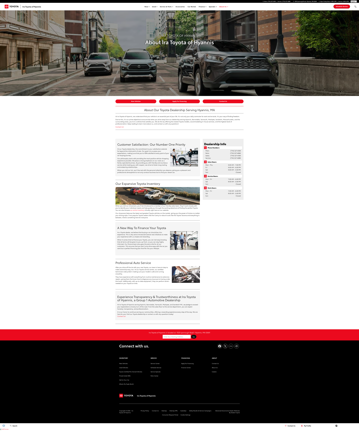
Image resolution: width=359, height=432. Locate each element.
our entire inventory (137, 210)
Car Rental (192, 6)
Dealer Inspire (235, 412)
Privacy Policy (145, 411)
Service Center (155, 363)
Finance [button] (202, 6)
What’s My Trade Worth (126, 384)
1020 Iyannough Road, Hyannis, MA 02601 (306, 1)
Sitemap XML (173, 411)
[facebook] (219, 346)
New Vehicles (136, 101)
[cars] (231, 346)
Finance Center (186, 367)
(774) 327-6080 (235, 158)
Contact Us (223, 101)
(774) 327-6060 (235, 153)
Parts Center (154, 376)
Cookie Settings (185, 415)
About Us (215, 367)
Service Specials (156, 372)
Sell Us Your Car (124, 380)
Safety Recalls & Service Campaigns (200, 411)
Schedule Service (156, 367)
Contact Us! (119, 127)
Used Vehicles (123, 367)
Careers (214, 372)
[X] (225, 346)
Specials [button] (212, 6)
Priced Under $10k (124, 376)
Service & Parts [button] (166, 6)
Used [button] (154, 6)
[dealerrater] (236, 346)
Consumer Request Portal (170, 415)
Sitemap (164, 411)
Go (194, 337)
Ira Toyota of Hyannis (126, 411)
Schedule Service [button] (342, 6)
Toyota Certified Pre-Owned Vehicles (130, 372)
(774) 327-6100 (235, 151)
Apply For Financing (179, 101)
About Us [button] (223, 6)
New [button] (146, 6)
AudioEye (183, 411)
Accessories (180, 6)
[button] (355, 6)
